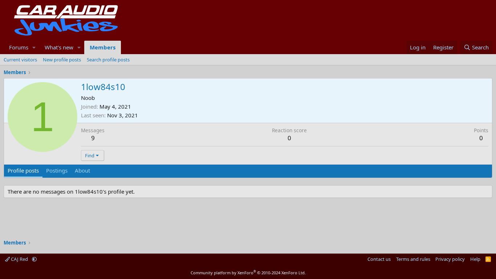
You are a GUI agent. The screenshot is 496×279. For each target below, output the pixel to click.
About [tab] (82, 170)
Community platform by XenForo (248, 272)
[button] (34, 47)
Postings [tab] (57, 170)
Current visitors (20, 59)
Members (102, 47)
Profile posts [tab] (23, 170)
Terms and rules (413, 259)
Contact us (379, 259)
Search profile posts (108, 59)
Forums (18, 47)
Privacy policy (450, 259)
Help (475, 259)
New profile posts (62, 59)
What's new (59, 47)
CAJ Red (19, 259)
